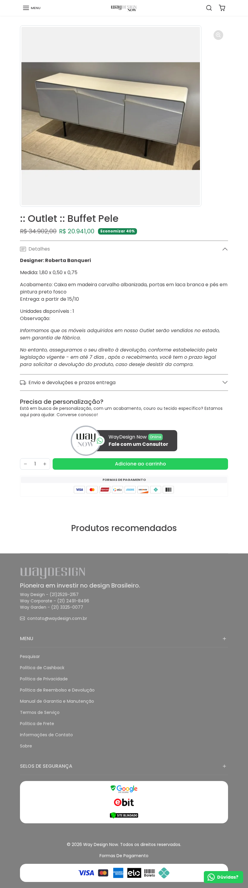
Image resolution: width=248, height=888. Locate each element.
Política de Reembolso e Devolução (57, 690)
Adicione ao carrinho (140, 463)
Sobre (26, 746)
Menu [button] (26, 638)
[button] (31, 8)
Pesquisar (30, 656)
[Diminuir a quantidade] (25, 464)
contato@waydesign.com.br (57, 618)
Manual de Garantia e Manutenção (57, 701)
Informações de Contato (46, 735)
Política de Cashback (42, 668)
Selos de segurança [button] (46, 766)
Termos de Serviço (40, 712)
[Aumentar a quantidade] (44, 464)
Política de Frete (37, 724)
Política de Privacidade (44, 679)
